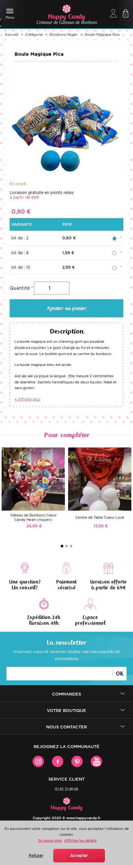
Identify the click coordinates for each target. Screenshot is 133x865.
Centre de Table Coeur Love (99, 517)
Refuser (36, 855)
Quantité (20, 288)
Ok (119, 673)
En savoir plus (50, 840)
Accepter (79, 855)
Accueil (11, 34)
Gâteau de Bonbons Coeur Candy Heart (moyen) (33, 517)
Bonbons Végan (63, 34)
